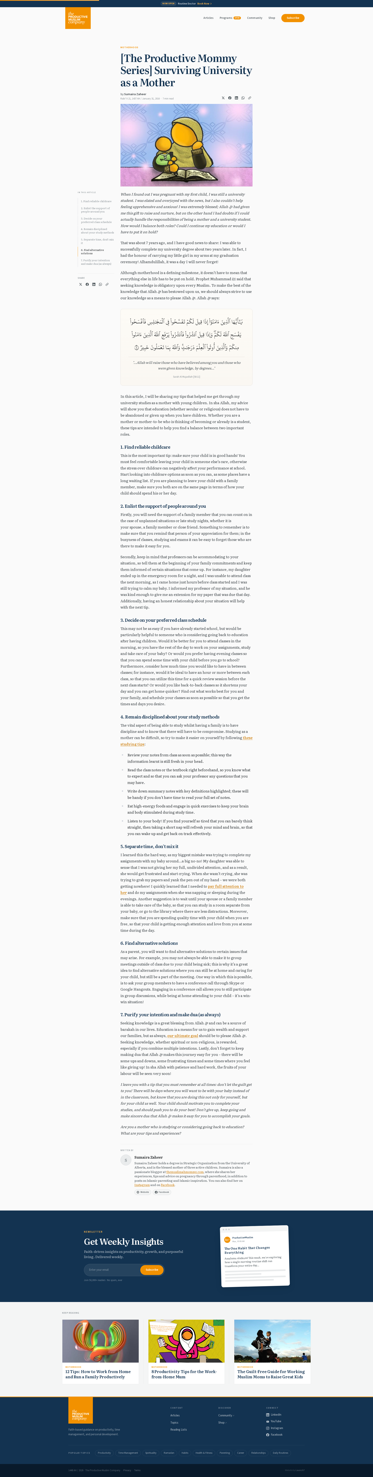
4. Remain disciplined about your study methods (97, 230)
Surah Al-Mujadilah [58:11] (186, 377)
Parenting (225, 1453)
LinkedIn (276, 1415)
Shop (271, 18)
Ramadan (169, 1453)
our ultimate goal (182, 1035)
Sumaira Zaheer (135, 94)
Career (240, 1453)
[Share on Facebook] (230, 98)
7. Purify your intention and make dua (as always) (96, 262)
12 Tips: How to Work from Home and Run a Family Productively (98, 1373)
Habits (185, 1453)
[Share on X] (223, 98)
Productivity (104, 1453)
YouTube (276, 1421)
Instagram (142, 1185)
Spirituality (150, 1453)
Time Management (128, 1453)
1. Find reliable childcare (96, 201)
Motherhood (129, 47)
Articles (208, 18)
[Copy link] (250, 98)
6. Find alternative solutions (92, 251)
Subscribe (293, 18)
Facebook (167, 1185)
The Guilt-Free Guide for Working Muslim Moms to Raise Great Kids (271, 1373)
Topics (174, 1423)
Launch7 (300, 1470)
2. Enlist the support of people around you (95, 209)
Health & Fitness (204, 1453)
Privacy (127, 1470)
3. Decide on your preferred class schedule (96, 220)
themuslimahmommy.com (185, 1172)
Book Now (203, 3)
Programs (230, 18)
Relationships (258, 1453)
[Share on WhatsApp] (243, 98)
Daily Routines (280, 1453)
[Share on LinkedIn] (236, 98)
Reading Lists (178, 1430)
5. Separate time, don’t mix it (97, 241)
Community (254, 18)
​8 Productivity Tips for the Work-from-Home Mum (184, 1373)
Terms (137, 1470)
